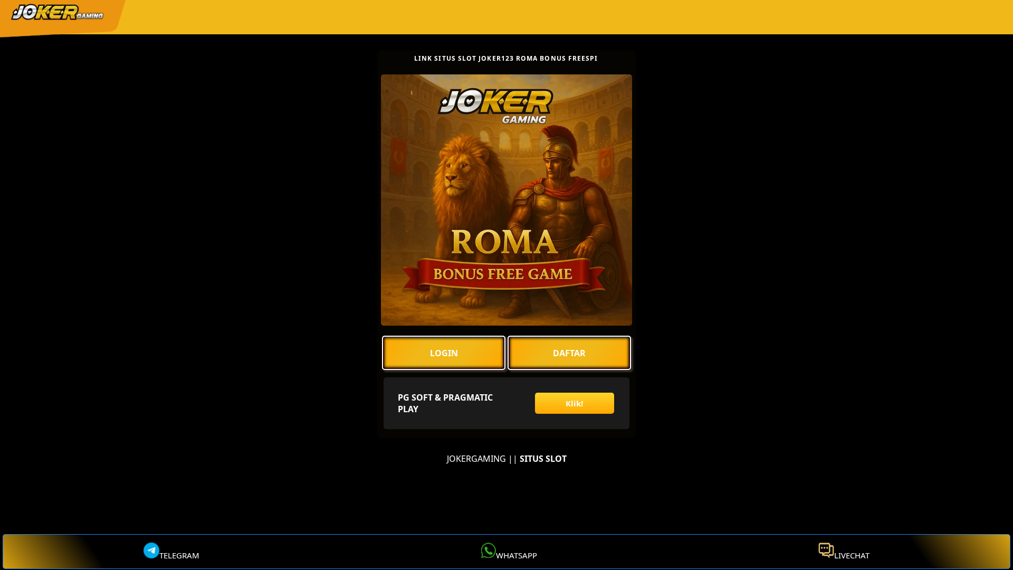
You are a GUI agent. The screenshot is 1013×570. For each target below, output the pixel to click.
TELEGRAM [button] (179, 555)
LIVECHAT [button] (851, 555)
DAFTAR (569, 353)
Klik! (574, 403)
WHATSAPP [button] (516, 555)
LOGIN (444, 353)
